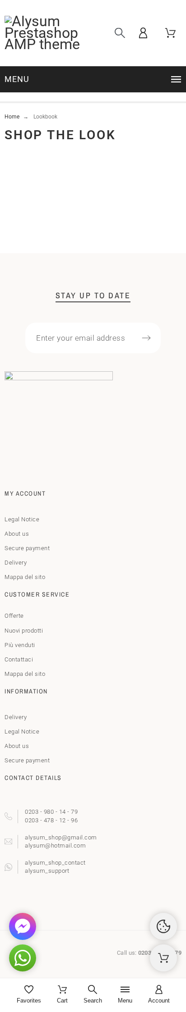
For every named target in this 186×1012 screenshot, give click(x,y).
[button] (94, 79)
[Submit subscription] (146, 338)
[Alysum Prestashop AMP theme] (44, 33)
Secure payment (27, 548)
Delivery (16, 562)
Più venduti (20, 645)
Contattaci (19, 659)
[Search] (119, 33)
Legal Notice (22, 519)
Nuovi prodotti (24, 630)
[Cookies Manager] (163, 926)
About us (17, 533)
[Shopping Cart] (163, 957)
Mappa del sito (25, 577)
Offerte (14, 615)
